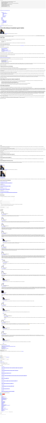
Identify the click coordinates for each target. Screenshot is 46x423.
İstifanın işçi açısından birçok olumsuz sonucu (4, 57)
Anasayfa (1, 25)
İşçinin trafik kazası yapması (5, 348)
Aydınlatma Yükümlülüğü (4, 20)
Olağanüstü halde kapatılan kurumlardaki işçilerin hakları (8, 346)
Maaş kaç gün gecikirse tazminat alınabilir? (6, 6)
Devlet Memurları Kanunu (4, 398)
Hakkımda (3, 19)
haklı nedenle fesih (22, 45)
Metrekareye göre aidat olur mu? (5, 2)
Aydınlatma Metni (4, 21)
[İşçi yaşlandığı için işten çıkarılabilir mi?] (5, 50)
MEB (2, 408)
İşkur (2, 407)
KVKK (1, 413)
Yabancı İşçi (3, 409)
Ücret (3, 14)
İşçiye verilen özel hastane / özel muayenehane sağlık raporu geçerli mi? (9, 1)
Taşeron (2, 406)
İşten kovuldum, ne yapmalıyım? (5, 189)
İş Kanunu (3, 12)
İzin (3, 15)
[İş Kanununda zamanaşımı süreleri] (2, 184)
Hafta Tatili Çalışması (4, 404)
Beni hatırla (2, 357)
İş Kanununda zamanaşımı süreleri (5, 186)
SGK (2, 17)
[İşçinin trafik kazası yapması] (4, 347)
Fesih (2, 25)
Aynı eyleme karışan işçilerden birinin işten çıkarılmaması (8, 192)
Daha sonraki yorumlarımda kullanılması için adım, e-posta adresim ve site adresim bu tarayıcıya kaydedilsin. (11, 204)
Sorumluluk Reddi (4, 22)
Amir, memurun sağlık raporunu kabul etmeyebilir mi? (7, 4)
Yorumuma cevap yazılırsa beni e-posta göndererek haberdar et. (7, 205)
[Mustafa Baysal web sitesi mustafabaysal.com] (5, 10)
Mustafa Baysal (6, 33)
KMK (2, 18)
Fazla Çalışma (4, 16)
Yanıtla (2, 217)
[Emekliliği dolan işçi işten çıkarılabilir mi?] (3, 181)
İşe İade (2, 403)
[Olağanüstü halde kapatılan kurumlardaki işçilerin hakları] (6, 345)
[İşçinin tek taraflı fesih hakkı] (4, 48)
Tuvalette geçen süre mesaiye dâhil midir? (6, 5)
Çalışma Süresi (3, 402)
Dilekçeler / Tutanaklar (5, 13)
